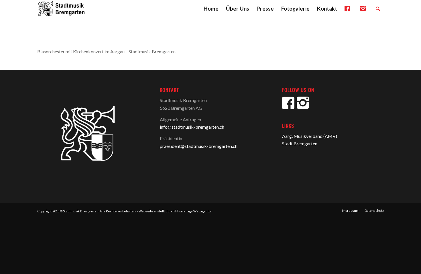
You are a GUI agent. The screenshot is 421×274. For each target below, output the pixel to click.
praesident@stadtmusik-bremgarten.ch (198, 146)
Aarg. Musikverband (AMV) (309, 136)
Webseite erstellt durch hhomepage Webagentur (175, 211)
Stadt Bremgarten (299, 143)
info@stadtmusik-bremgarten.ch (192, 127)
